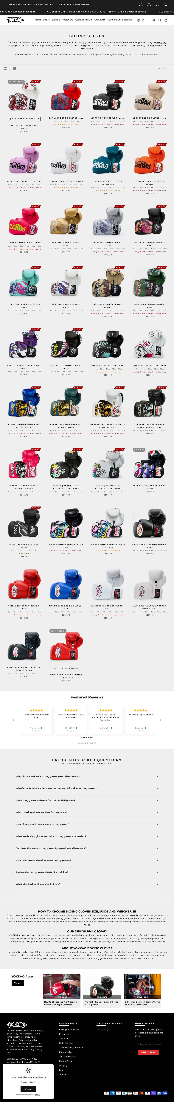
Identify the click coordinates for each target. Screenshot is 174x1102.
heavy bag (161, 42)
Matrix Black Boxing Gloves (149, 546)
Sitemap (63, 1074)
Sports (46, 20)
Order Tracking (66, 1043)
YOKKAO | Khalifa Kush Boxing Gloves (66, 487)
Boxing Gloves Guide (69, 1029)
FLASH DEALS (99, 20)
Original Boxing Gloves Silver (150, 425)
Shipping (63, 1065)
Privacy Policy (65, 1052)
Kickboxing (64, 1034)
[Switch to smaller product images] (10, 68)
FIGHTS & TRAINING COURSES (120, 20)
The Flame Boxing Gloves (66, 244)
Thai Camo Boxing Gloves (108, 305)
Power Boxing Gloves (108, 366)
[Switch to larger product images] (5, 68)
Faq (61, 1070)
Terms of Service (67, 1056)
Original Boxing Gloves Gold (24, 425)
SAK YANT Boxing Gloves (24, 127)
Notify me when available (25, 119)
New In (38, 20)
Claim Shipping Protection (71, 1047)
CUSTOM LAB (67, 20)
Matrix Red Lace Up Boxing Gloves (66, 676)
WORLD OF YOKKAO (83, 20)
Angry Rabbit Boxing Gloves (150, 487)
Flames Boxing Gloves (66, 544)
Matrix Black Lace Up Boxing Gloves (24, 668)
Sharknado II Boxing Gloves (66, 367)
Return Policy (65, 1061)
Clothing (56, 20)
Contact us (64, 1038)
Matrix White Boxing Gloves (108, 607)
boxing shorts (133, 935)
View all (17, 983)
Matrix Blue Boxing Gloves (66, 607)
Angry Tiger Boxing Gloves (24, 367)
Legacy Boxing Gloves (108, 118)
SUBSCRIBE (148, 1052)
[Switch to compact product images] (14, 68)
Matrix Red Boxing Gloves (24, 607)
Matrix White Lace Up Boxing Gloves (150, 607)
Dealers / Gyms (104, 1029)
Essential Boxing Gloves (24, 546)
